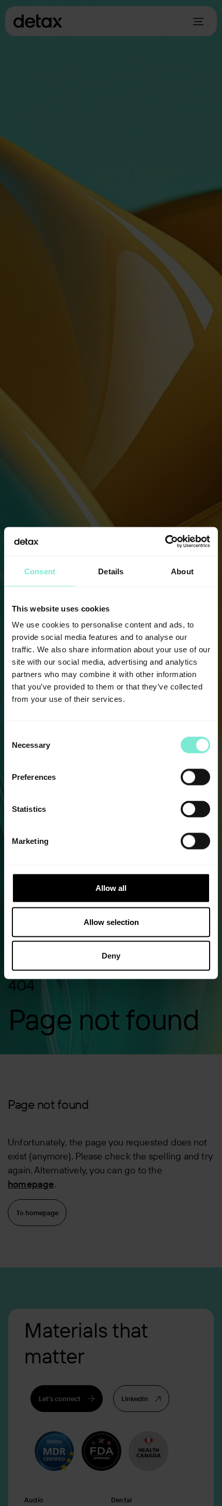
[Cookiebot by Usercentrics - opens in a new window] (165, 541)
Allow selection (111, 921)
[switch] (195, 777)
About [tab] (182, 571)
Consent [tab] (39, 571)
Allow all (111, 888)
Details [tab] (110, 571)
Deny (111, 955)
